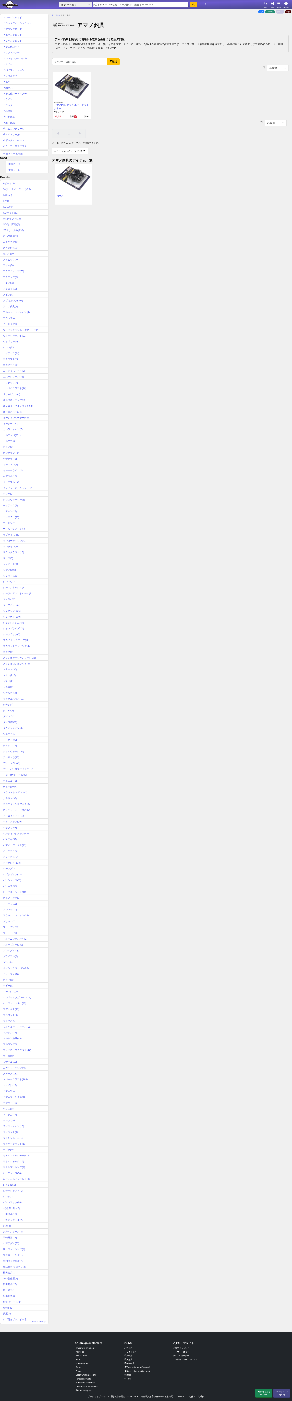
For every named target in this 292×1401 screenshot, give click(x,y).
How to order (82, 1355)
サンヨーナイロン (14, 540)
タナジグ (10, 704)
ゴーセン (10, 523)
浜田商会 (10, 1284)
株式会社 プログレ (14, 1266)
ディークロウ (11, 763)
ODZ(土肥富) (11, 224)
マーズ (9, 1056)
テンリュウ (11, 757)
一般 (288, 12)
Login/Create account (85, 1375)
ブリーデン (11, 927)
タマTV (8, 710)
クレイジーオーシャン (17, 488)
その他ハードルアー (16, 93)
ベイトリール (12, 134)
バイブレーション (14, 70)
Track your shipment (85, 1348)
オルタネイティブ (14, 400)
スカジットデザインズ (16, 646)
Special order (82, 1363)
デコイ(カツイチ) (15, 774)
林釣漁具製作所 (13, 1261)
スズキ (8, 652)
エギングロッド (13, 35)
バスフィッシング (181, 1348)
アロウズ (9, 318)
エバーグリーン (13, 376)
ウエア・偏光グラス (16, 146)
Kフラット (10, 212)
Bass (128, 1375)
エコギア (10, 365)
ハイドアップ (12, 821)
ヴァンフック (12, 1202)
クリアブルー (11, 482)
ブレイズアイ (11, 950)
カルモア (9, 441)
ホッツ (8, 980)
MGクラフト (12, 218)
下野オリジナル (13, 1220)
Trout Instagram (85, 1390)
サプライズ (11, 534)
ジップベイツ (11, 605)
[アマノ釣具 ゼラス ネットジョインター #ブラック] (72, 86)
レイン (9, 1184)
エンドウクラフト (14, 388)
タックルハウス (14, 698)
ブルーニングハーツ (15, 938)
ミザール (10, 1061)
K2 (6, 201)
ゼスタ (9, 681)
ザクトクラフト (13, 552)
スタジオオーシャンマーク (19, 657)
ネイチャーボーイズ (16, 810)
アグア (9, 283)
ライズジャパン (13, 1126)
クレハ (8, 493)
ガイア (8, 447)
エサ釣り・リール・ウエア (185, 1359)
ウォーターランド (14, 335)
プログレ (9, 962)
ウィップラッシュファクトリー (21, 329)
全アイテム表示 (14, 153)
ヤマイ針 (10, 1085)
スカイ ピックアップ (16, 640)
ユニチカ (10, 1114)
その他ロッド (12, 46)
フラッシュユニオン (16, 915)
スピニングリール (14, 128)
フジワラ (10, 909)
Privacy (79, 1371)
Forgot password (83, 1379)
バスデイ (10, 839)
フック (9, 105)
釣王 (7, 1313)
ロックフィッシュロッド (18, 23)
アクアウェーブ (13, 271)
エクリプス (11, 359)
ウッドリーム (11, 341)
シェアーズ (10, 564)
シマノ (9, 570)
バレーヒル (11, 856)
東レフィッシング (14, 1249)
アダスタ (10, 288)
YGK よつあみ (13, 230)
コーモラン (11, 517)
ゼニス (8, 687)
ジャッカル (12, 616)
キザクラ (10, 458)
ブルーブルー (13, 944)
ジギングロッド (13, 40)
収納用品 (10, 117)
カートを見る (264, 1393)
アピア (8, 294)
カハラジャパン (13, 429)
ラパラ (9, 1149)
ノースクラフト (13, 816)
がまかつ (10, 242)
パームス (10, 886)
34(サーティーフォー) (17, 189)
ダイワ (10, 722)
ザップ (8, 558)
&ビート (9, 183)
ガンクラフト (11, 452)
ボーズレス (11, 991)
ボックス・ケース (14, 140)
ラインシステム (13, 1138)
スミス (9, 675)
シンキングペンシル (16, 58)
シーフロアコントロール (18, 593)
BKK (7, 195)
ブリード (10, 933)
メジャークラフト (15, 1079)
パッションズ (12, 880)
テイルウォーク (13, 751)
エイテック (11, 353)
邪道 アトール (12, 1301)
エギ (7, 81)
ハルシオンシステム (16, 833)
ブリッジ (9, 921)
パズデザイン (12, 874)
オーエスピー (12, 411)
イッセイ (10, 324)
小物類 (9, 111)
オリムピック (11, 394)
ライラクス (10, 1132)
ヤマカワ (9, 1091)
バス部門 (128, 1348)
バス (261, 12)
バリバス (10, 851)
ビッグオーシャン (14, 892)
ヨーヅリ (9, 1120)
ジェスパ (9, 599)
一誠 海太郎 (11, 1208)
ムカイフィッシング (15, 1067)
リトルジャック (13, 1161)
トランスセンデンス (15, 792)
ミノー (9, 64)
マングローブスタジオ (17, 1050)
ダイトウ (9, 716)
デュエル (10, 780)
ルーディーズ (12, 1173)
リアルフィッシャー (16, 1155)
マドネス (9, 1020)
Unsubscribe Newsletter (87, 1386)
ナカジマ (10, 798)
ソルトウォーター (181, 1355)
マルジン (10, 1044)
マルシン (10, 1032)
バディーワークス (14, 845)
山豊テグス (11, 1243)
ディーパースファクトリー (18, 769)
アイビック (11, 259)
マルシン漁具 (12, 1038)
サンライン (11, 546)
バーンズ (9, 868)
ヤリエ (9, 1108)
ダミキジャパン (13, 728)
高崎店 (129, 1355)
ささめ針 (10, 248)
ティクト (10, 739)
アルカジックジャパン (16, 312)
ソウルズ (10, 693)
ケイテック (10, 505)
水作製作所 (10, 1278)
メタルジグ (11, 76)
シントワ (9, 581)
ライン (9, 99)
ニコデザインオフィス (16, 804)
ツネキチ (9, 733)
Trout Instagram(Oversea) (138, 1367)
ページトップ (282, 1393)
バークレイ (12, 862)
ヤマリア (10, 1103)
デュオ (10, 786)
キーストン (10, 464)
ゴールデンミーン (14, 529)
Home (58, 15)
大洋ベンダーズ (13, 1231)
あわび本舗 (10, 236)
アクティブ (10, 277)
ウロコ (9, 347)
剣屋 (7, 1225)
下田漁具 (10, 1214)
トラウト (270, 12)
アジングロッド (13, 29)
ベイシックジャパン (16, 968)
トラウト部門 (130, 1352)
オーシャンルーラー (16, 417)
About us (80, 1352)
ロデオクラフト (13, 1190)
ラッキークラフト (14, 1143)
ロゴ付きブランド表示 (24, 1320)
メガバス (10, 1073)
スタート (10, 669)
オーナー (10, 423)
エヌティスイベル (14, 370)
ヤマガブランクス (14, 1097)
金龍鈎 (8, 1307)
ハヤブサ (10, 827)
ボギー (8, 985)
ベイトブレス (11, 974)
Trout (128, 1379)
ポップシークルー (14, 1003)
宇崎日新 (10, 1237)
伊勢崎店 (130, 1363)
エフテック (10, 382)
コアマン (10, 511)
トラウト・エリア (181, 1352)
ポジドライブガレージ (17, 997)
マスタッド (11, 1015)
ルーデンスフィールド (16, 1178)
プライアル (10, 956)
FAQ (78, 1359)
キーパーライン (13, 470)
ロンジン (9, 1196)
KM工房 (8, 206)
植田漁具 (9, 1272)
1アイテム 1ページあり (68, 150)
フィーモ (10, 903)
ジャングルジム (13, 622)
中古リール (14, 170)
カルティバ (12, 435)
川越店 (129, 1359)
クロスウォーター (14, 499)
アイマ (9, 265)
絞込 (114, 61)
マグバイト (11, 1009)
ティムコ (10, 745)
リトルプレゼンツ (14, 1167)
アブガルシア (13, 300)
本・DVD (10, 122)
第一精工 (9, 1290)
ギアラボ (10, 476)
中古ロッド (14, 164)
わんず (9, 253)
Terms (78, 1367)
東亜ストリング (13, 1255)
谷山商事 (9, 1296)
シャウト (10, 575)
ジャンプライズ (13, 628)
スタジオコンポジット (16, 663)
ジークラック (11, 634)
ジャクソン (12, 610)
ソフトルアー (12, 52)
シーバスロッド (13, 17)
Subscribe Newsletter (85, 1383)
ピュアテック (11, 897)
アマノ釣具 (10, 306)
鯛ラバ (9, 87)
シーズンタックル (14, 587)
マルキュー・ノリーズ (17, 1026)
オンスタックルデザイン (18, 406)
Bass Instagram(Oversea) (138, 1371)
